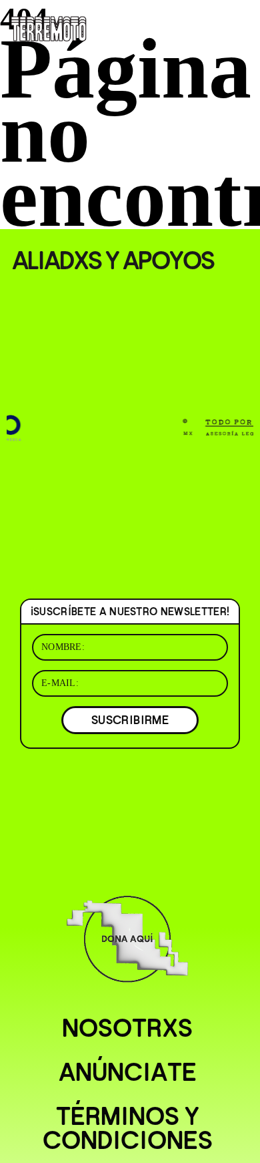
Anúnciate (128, 1072)
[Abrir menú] (238, 26)
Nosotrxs (127, 1028)
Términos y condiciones (128, 1128)
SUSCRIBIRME (130, 719)
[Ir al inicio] (49, 27)
